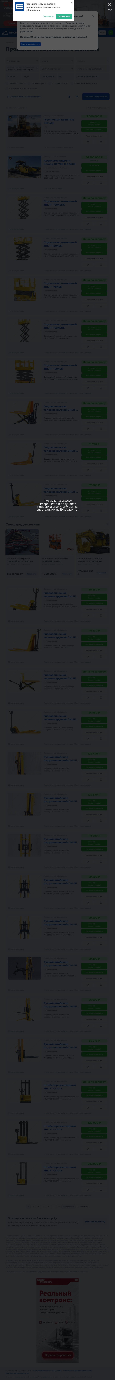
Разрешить (64, 16)
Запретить (48, 16)
